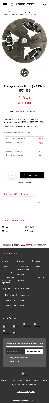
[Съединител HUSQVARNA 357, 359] (24, 64)
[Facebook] (5, 311)
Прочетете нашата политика (24, 385)
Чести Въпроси (8, 272)
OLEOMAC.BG (38, 277)
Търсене (20, 261)
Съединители (34, 14)
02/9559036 (19, 305)
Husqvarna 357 (10, 194)
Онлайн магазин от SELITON (24, 400)
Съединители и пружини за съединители (14, 14)
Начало (4, 12)
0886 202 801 (19, 300)
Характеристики (14, 220)
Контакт (20, 280)
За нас (34, 272)
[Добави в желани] (44, 167)
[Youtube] (11, 311)
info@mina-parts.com (21, 295)
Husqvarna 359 (27, 194)
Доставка (36, 261)
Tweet (38, 202)
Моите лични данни (26, 392)
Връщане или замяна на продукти (8, 280)
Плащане (36, 266)
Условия (20, 275)
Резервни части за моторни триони (21, 12)
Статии (5, 266)
